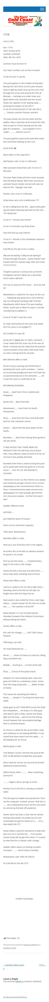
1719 (42, 965)
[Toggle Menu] (42, 9)
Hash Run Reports (30, 944)
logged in (19, 981)
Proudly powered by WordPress (15, 997)
